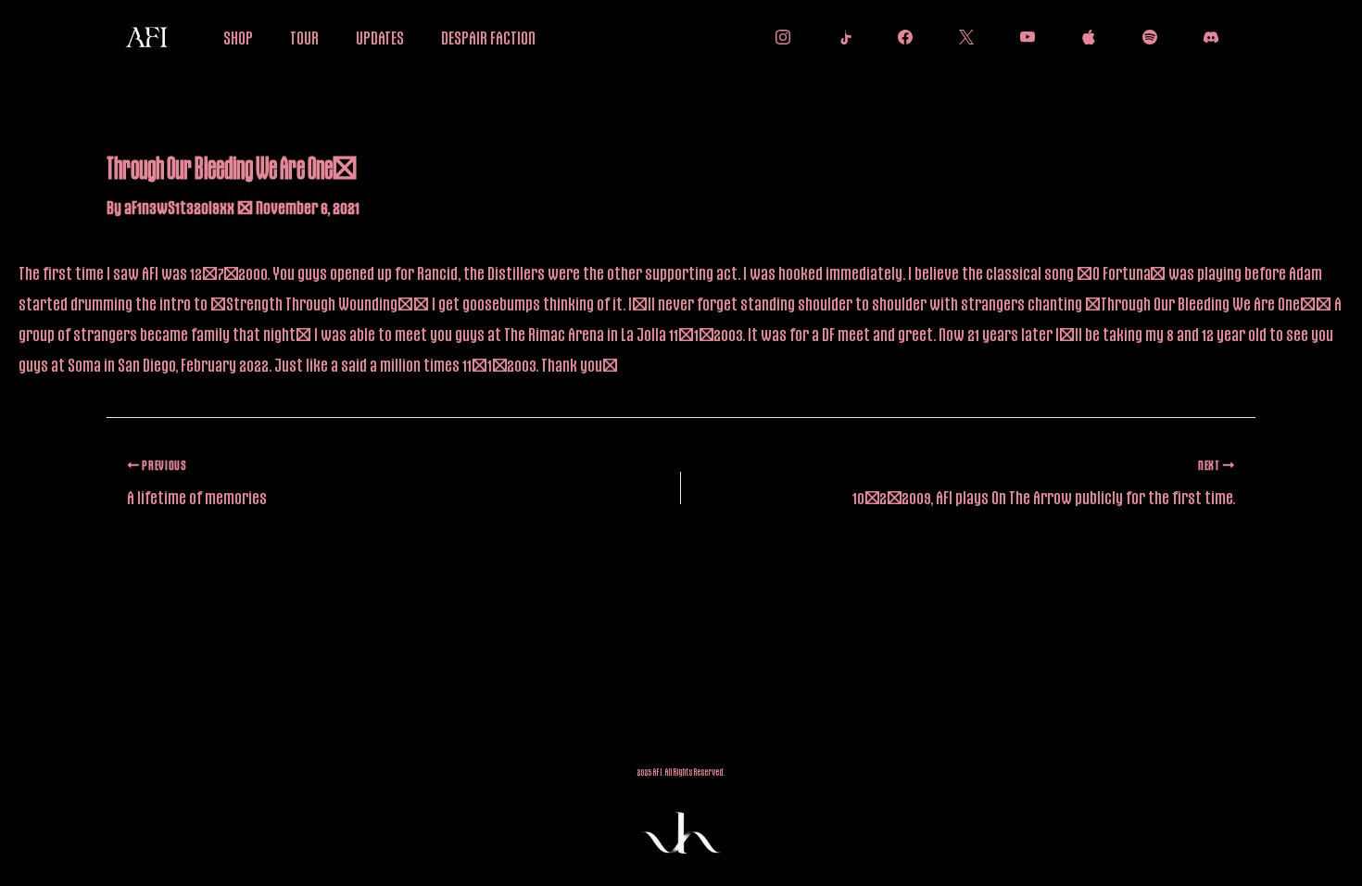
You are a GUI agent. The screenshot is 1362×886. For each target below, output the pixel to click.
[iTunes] (1084, 37)
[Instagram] (778, 37)
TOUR (304, 37)
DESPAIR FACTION (488, 37)
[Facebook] (900, 37)
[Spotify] (1145, 37)
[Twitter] (961, 37)
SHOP (238, 37)
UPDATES (380, 37)
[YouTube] (1022, 37)
